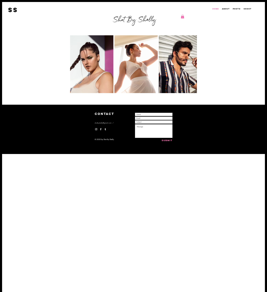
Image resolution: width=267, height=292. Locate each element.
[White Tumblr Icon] (105, 129)
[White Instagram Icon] (96, 129)
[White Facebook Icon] (100, 129)
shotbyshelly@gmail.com (103, 123)
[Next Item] (193, 64)
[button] (182, 16)
